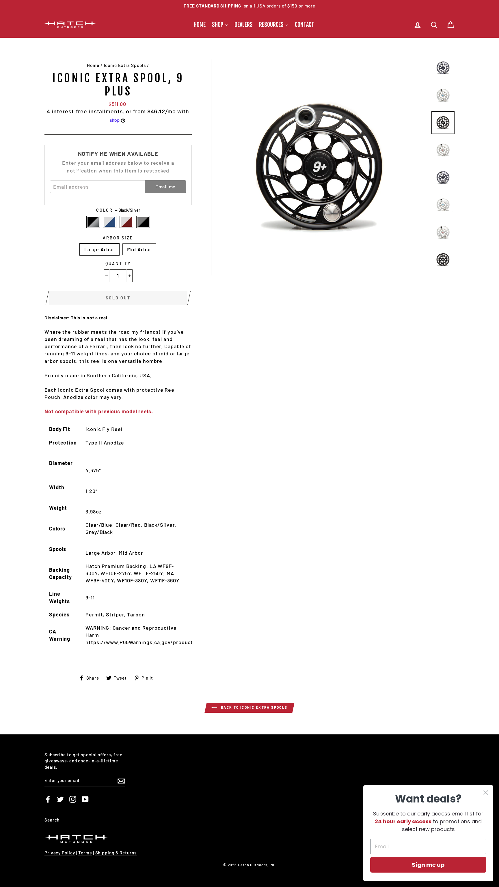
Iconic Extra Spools (125, 65)
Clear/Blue (109, 222)
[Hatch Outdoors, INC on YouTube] (85, 799)
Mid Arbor (139, 249)
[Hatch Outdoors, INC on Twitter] (60, 799)
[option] (249, 6)
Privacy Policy (59, 852)
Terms (85, 852)
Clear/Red (126, 222)
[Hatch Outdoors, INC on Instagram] (72, 799)
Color (118, 210)
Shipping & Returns (116, 852)
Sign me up (428, 865)
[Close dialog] (486, 792)
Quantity (118, 263)
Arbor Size (118, 237)
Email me (165, 186)
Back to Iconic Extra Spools (253, 707)
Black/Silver (93, 222)
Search (51, 819)
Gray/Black (143, 222)
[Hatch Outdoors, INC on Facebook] (47, 799)
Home (93, 65)
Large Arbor (99, 249)
